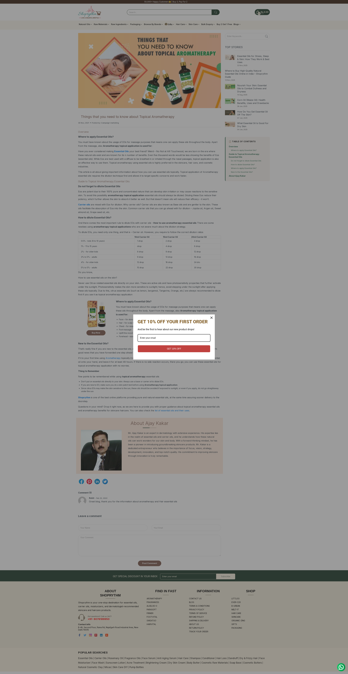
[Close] (211, 317)
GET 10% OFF (174, 349)
